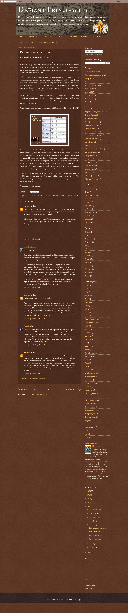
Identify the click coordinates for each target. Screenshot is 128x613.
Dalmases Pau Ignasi (92, 138)
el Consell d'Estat (91, 195)
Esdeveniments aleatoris (97, 528)
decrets (87, 192)
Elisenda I (88, 145)
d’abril (91, 544)
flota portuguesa (90, 413)
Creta (87, 305)
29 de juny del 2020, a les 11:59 (34, 345)
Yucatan (88, 366)
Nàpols (87, 349)
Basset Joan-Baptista (91, 122)
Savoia (87, 262)
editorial (44, 195)
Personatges (33, 36)
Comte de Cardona (91, 132)
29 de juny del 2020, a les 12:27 (34, 373)
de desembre (94, 509)
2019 (89, 552)
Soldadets (27, 247)
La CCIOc (96, 36)
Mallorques (60, 36)
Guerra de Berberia (91, 71)
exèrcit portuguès (91, 400)
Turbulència (89, 95)
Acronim (27, 206)
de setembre (93, 517)
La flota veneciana (95, 539)
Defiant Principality (53, 9)
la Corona (88, 209)
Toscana (87, 266)
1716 (86, 292)
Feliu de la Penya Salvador (93, 149)
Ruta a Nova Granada (92, 85)
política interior (90, 427)
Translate (100, 54)
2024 (89, 491)
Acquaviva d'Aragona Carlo (94, 111)
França (87, 245)
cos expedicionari (91, 383)
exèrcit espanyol (90, 393)
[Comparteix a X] (35, 192)
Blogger (79, 599)
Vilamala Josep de (91, 176)
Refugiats (88, 78)
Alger (87, 235)
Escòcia (87, 316)
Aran (86, 299)
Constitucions (89, 189)
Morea (87, 346)
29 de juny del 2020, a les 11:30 (34, 318)
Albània (87, 232)
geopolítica (89, 420)
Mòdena (88, 255)
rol (86, 430)
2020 (89, 506)
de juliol (92, 521)
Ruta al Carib (89, 88)
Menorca (88, 339)
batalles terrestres (91, 376)
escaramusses (89, 390)
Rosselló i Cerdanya (91, 353)
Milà (86, 343)
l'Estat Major (89, 199)
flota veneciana (90, 417)
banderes (88, 370)
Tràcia (87, 363)
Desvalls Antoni (90, 142)
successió (88, 222)
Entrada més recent (27, 389)
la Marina (88, 215)
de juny (92, 525)
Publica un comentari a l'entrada (33, 378)
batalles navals (90, 373)
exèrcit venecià (90, 403)
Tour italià (88, 92)
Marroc (87, 252)
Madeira (88, 332)
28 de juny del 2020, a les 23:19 (34, 287)
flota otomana (90, 410)
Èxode (87, 102)
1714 (86, 285)
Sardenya (73, 36)
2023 (89, 495)
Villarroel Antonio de (92, 179)
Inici (22, 36)
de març (92, 547)
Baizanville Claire (91, 118)
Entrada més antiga (72, 389)
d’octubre (93, 513)
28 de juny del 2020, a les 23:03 (34, 239)
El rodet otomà (94, 531)
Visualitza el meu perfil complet (96, 482)
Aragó (87, 295)
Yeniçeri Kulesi (90, 99)
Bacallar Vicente (90, 115)
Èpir (86, 437)
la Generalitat (89, 212)
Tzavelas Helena (90, 169)
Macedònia (88, 329)
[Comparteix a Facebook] (36, 192)
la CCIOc (88, 205)
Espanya (87, 242)
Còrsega (88, 309)
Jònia (86, 326)
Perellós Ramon (90, 162)
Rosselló (84, 36)
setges (87, 434)
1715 (39, 195)
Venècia (87, 272)
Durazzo (88, 312)
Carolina (88, 302)
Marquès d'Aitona (91, 152)
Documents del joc (47, 42)
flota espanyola (90, 407)
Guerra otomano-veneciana (68, 195)
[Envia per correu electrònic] (31, 192)
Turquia (88, 269)
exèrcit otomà (89, 397)
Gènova (87, 249)
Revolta (87, 82)
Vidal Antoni (89, 172)
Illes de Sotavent (90, 322)
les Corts (88, 219)
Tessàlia (87, 359)
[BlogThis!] (33, 192)
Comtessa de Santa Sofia (93, 135)
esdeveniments (53, 195)
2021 (89, 502)
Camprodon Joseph (92, 125)
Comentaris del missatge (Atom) (39, 394)
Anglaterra (88, 239)
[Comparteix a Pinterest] (38, 192)
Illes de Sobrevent (91, 319)
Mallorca (88, 336)
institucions (89, 424)
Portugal (88, 259)
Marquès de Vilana (91, 159)
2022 (89, 498)
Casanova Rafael (90, 128)
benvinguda (89, 380)
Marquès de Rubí (91, 155)
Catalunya (46, 36)
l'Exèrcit (88, 202)
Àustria (87, 276)
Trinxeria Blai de (90, 165)
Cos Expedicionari (27, 42)
